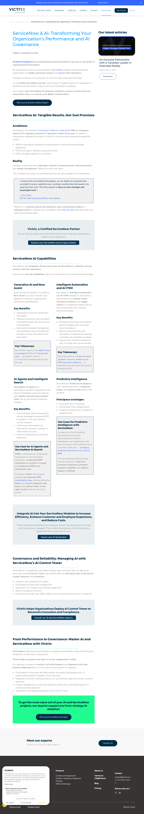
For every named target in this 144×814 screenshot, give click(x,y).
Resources (106, 10)
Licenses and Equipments (66, 776)
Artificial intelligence (23, 61)
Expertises (59, 10)
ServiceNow (57, 70)
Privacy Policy (34, 807)
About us (98, 771)
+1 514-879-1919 (122, 780)
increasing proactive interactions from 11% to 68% (74, 450)
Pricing (97, 788)
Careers (83, 10)
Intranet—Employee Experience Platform (68, 779)
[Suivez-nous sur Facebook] (116, 793)
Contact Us (108, 743)
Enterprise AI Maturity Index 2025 (54, 130)
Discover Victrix (44, 10)
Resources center (22, 22)
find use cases (68, 210)
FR (130, 10)
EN (134, 10)
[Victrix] (17, 10)
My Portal (121, 10)
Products (72, 10)
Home (11, 22)
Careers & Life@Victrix (100, 777)
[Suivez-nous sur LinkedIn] (120, 793)
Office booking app (63, 784)
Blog (96, 783)
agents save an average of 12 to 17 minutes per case (32, 353)
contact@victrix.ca (122, 777)
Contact (94, 10)
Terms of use (15, 807)
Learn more (102, 2)
